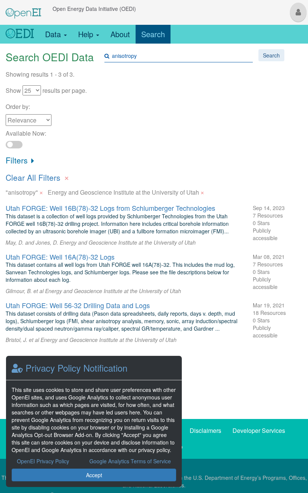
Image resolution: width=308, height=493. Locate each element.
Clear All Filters (37, 176)
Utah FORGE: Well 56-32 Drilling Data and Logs (78, 305)
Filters (18, 160)
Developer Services (259, 430)
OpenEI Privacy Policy (43, 461)
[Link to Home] (19, 34)
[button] (298, 12)
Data (54, 34)
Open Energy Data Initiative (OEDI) (94, 8)
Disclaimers (205, 430)
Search (153, 34)
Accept (94, 475)
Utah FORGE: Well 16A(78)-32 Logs (60, 257)
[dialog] (94, 421)
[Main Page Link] (23, 8)
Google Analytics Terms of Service (130, 461)
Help (86, 34)
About (120, 34)
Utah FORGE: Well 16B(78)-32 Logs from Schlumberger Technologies (110, 208)
